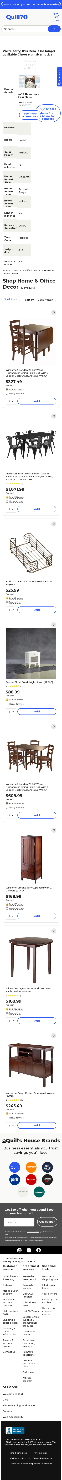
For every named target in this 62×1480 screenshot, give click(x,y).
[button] (60, 4)
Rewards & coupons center (48, 1311)
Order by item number (50, 1301)
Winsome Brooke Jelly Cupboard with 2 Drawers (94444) (29, 889)
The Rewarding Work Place (19, 1405)
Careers (7, 1411)
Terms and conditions (33, 1232)
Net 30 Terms (31, 1311)
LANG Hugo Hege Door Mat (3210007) (28, 97)
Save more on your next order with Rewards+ (31, 4)
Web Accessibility (13, 1416)
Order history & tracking (10, 1278)
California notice (18, 1458)
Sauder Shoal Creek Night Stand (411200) (29, 682)
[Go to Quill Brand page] (15, 1168)
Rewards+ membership (30, 1278)
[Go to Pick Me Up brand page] (47, 1168)
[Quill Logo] (17, 16)
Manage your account (10, 1292)
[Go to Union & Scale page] (23, 1193)
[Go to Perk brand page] (15, 1180)
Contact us (9, 1351)
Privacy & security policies (8, 1343)
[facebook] (38, 1250)
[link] (53, 312)
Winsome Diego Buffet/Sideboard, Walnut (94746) (30, 1094)
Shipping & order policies (11, 1321)
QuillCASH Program (28, 1295)
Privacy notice (40, 1453)
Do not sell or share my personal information (31, 1463)
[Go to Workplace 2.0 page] (39, 1193)
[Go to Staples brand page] (31, 1180)
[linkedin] (29, 1250)
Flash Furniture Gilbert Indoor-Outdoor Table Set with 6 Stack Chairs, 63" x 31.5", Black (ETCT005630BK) (29, 476)
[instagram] (19, 1250)
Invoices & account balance (9, 1302)
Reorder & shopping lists (50, 1278)
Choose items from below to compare (48, 113)
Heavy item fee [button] (16, 393)
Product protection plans (29, 1363)
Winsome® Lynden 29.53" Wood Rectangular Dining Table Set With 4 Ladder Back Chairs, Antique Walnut (27, 787)
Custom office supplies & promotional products (31, 1321)
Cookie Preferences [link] (42, 1458)
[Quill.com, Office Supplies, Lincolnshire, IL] (15, 1431)
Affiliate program (27, 1379)
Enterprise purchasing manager (29, 1343)
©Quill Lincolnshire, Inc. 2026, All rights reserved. (29, 1442)
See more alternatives (30, 115)
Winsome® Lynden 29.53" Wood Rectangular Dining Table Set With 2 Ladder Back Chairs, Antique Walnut (27, 372)
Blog (5, 1399)
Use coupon (47, 1221)
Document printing (29, 1333)
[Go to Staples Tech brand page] (47, 1180)
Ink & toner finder (48, 1286)
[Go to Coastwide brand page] (31, 1168)
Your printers (49, 1293)
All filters (11, 299)
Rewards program (28, 1286)
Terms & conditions (17, 1453)
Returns (7, 1285)
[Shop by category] (3, 16)
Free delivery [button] (15, 602)
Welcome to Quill (13, 1393)
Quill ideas (28, 1372)
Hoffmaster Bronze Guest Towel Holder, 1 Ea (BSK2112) (30, 583)
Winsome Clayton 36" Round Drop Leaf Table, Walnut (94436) (28, 990)
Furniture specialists (29, 1353)
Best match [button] (46, 299)
